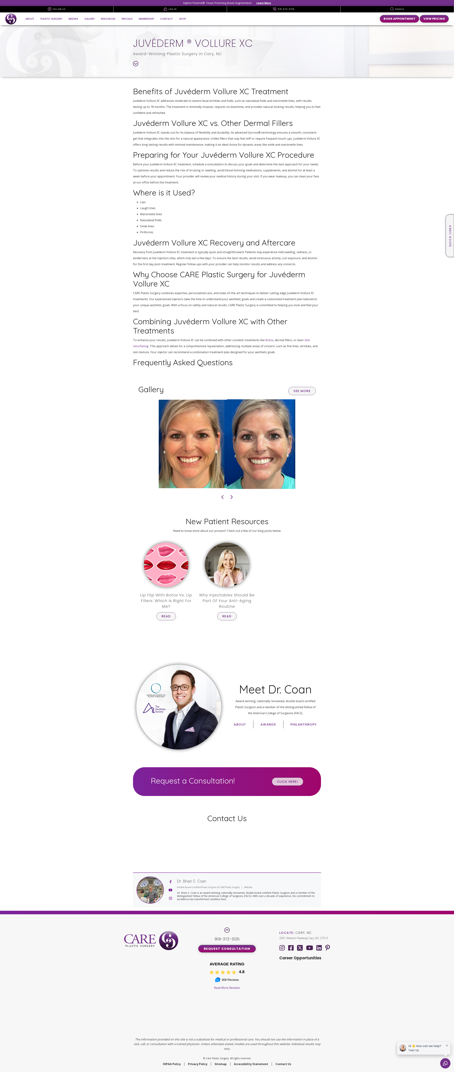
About (29, 19)
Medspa (73, 19)
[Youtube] (309, 948)
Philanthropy (303, 724)
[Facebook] (291, 948)
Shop (182, 19)
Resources (108, 19)
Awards (268, 724)
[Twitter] (300, 947)
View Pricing (434, 19)
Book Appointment (399, 19)
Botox (269, 340)
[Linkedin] (319, 948)
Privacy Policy (197, 1064)
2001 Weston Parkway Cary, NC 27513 (303, 938)
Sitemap (221, 1064)
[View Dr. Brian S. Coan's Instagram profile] (170, 898)
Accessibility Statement (251, 1064)
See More (302, 391)
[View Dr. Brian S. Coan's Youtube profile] (170, 890)
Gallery (89, 19)
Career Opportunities (300, 958)
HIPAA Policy (172, 1064)
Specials (126, 19)
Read (166, 616)
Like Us (172, 9)
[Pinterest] (327, 948)
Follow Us (58, 9)
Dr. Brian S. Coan (191, 881)
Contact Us (283, 1064)
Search (399, 9)
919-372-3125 (286, 9)
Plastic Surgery (51, 19)
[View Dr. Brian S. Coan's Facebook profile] (170, 882)
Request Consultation (227, 948)
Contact (166, 19)
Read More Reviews (227, 988)
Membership (146, 19)
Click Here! (287, 781)
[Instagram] (282, 948)
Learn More (263, 3)
